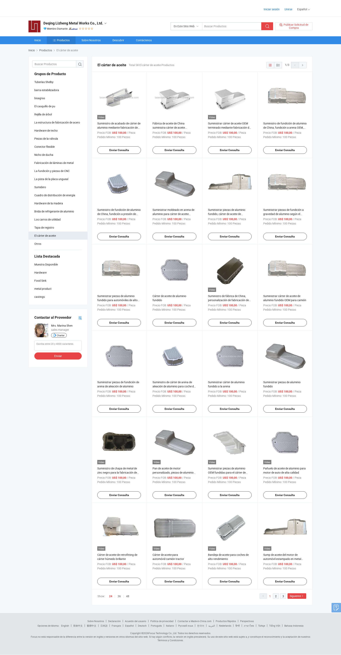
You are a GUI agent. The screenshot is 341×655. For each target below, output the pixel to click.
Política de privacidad (161, 621)
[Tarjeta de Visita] (80, 317)
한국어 (200, 625)
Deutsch (142, 625)
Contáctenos (144, 40)
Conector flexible (44, 147)
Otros (37, 244)
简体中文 (78, 625)
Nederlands (225, 625)
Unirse (288, 9)
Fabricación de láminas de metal (54, 163)
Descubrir (118, 40)
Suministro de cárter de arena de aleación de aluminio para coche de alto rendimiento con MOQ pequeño (174, 386)
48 (127, 596)
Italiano (170, 625)
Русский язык (185, 625)
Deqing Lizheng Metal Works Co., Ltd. (73, 23)
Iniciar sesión (272, 9)
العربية (211, 625)
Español (129, 625)
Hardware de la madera (48, 203)
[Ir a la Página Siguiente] (302, 65)
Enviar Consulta (119, 150)
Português (156, 625)
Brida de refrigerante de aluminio (54, 211)
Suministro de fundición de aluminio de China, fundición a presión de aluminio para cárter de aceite (119, 214)
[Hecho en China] (53, 7)
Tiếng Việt (274, 625)
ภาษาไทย (249, 625)
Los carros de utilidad (47, 219)
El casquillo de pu (44, 106)
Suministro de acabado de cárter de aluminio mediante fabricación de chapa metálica (119, 127)
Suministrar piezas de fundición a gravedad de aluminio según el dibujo (283, 214)
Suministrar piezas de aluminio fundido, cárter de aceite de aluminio (226, 214)
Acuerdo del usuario (135, 621)
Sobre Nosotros (91, 40)
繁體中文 (91, 625)
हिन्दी (237, 625)
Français (116, 625)
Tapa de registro (44, 227)
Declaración (114, 621)
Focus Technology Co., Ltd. (163, 633)
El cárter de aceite (45, 235)
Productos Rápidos (226, 621)
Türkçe (261, 625)
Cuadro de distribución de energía (54, 195)
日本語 (104, 625)
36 (119, 596)
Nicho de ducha (43, 155)
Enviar (58, 356)
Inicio (37, 40)
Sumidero (40, 187)
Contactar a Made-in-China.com (195, 621)
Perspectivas (247, 621)
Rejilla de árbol (43, 114)
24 (110, 596)
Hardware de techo (46, 130)
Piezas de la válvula (46, 138)
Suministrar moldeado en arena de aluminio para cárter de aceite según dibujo (173, 214)
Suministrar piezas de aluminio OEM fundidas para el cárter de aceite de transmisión (227, 472)
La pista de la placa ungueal (51, 179)
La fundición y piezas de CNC (52, 171)
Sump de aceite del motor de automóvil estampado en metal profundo (282, 559)
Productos (63, 40)
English (65, 625)
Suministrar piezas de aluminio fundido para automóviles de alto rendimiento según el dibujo (117, 300)
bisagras (39, 98)
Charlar (61, 335)
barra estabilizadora (46, 90)
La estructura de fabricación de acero (57, 122)
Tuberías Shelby (43, 82)
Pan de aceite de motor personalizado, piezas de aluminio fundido (173, 472)
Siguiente (295, 596)
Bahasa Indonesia (294, 625)
